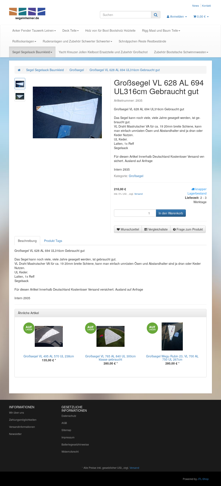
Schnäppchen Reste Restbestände (142, 41)
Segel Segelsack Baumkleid (31, 52)
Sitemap (66, 430)
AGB (64, 423)
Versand (138, 193)
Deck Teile (69, 30)
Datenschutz (69, 415)
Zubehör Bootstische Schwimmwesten (180, 52)
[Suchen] (156, 14)
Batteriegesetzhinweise (75, 444)
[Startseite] (19, 70)
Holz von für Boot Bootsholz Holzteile (110, 30)
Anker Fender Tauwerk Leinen (33, 30)
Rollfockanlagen (23, 41)
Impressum (68, 437)
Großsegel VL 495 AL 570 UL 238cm (49, 356)
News (195, 5)
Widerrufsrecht (70, 451)
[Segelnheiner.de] (40, 14)
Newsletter (15, 434)
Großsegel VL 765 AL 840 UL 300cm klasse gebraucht (110, 357)
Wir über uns (16, 412)
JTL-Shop (203, 479)
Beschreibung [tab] (27, 240)
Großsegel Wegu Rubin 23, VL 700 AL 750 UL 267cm (172, 357)
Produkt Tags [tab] (53, 240)
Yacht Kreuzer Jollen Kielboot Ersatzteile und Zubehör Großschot (103, 52)
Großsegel (136, 176)
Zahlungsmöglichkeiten (22, 419)
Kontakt (206, 5)
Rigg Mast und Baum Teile (160, 30)
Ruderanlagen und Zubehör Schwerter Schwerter (76, 41)
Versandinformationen (22, 426)
